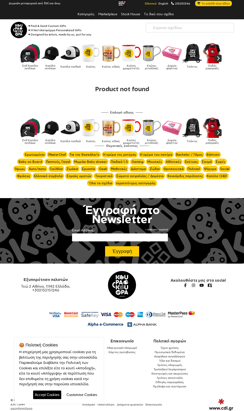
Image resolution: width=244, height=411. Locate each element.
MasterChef (57, 154)
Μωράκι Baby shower (90, 162)
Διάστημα (138, 169)
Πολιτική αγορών (169, 341)
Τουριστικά (103, 176)
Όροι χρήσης (170, 348)
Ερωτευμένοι (35, 154)
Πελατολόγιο (106, 404)
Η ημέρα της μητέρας (119, 154)
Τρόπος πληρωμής (169, 365)
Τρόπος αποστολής (170, 378)
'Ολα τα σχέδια (100, 183)
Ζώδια (155, 169)
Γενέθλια (56, 169)
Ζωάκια (72, 169)
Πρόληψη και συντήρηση (169, 386)
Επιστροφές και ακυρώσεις (170, 373)
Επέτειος (191, 162)
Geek (103, 169)
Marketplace (107, 14)
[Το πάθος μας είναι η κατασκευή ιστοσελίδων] (221, 405)
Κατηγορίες (86, 14)
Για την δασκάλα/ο (84, 154)
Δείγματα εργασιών (130, 404)
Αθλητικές (173, 162)
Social (224, 169)
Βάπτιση (213, 154)
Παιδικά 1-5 (119, 162)
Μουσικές (154, 162)
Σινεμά (207, 162)
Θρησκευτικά (173, 169)
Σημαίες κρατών (78, 176)
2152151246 (182, 3)
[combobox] (190, 27)
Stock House (130, 14)
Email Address (84, 230)
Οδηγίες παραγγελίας (169, 382)
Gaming (137, 162)
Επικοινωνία (122, 341)
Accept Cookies (47, 395)
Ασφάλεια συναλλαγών (169, 356)
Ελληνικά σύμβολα (48, 176)
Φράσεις (23, 176)
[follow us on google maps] (209, 285)
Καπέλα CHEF (217, 176)
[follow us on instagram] (193, 285)
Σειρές (220, 162)
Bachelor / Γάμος (189, 154)
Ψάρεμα (210, 169)
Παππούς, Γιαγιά (58, 162)
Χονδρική (88, 404)
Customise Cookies (81, 395)
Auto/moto (37, 169)
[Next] (218, 58)
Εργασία (88, 169)
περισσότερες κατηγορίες (136, 183)
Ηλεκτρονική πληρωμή (122, 348)
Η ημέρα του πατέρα (156, 154)
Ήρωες (20, 169)
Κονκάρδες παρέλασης (185, 176)
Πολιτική (194, 169)
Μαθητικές (119, 169)
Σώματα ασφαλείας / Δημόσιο (140, 176)
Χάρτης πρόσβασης (122, 352)
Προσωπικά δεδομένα (170, 352)
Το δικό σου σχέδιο (159, 14)
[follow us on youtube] (201, 285)
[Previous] (26, 58)
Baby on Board (30, 162)
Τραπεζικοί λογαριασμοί (169, 369)
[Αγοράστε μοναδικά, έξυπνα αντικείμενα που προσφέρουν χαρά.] (18, 30)
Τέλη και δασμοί (170, 360)
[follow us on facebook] (185, 285)
